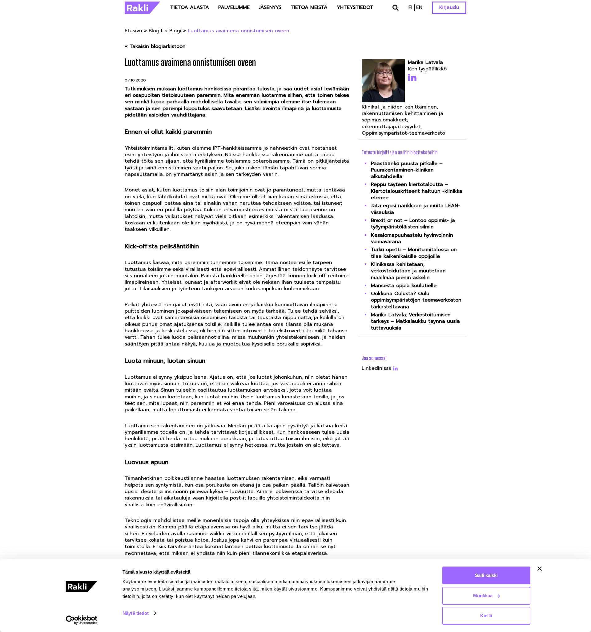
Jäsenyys (270, 7)
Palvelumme (234, 7)
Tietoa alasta (189, 7)
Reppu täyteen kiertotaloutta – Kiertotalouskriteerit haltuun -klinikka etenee (416, 191)
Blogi (175, 30)
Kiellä (486, 615)
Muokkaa (482, 595)
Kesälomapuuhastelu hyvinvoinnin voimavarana (412, 238)
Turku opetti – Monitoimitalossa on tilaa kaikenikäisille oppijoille (414, 253)
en (419, 7)
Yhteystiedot (355, 7)
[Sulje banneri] (539, 569)
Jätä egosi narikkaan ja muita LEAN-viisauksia (415, 209)
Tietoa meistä (309, 7)
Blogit (156, 30)
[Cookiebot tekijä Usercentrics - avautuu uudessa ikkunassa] (82, 620)
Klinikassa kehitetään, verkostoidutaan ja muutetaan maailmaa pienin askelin (408, 271)
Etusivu (133, 30)
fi (410, 7)
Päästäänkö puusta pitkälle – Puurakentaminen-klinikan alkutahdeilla (407, 170)
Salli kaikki (486, 575)
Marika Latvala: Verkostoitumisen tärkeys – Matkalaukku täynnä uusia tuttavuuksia (415, 321)
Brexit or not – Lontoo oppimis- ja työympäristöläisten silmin (413, 224)
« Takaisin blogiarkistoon (155, 46)
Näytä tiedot (136, 613)
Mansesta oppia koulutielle (403, 285)
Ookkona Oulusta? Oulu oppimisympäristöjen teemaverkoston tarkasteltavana (416, 300)
